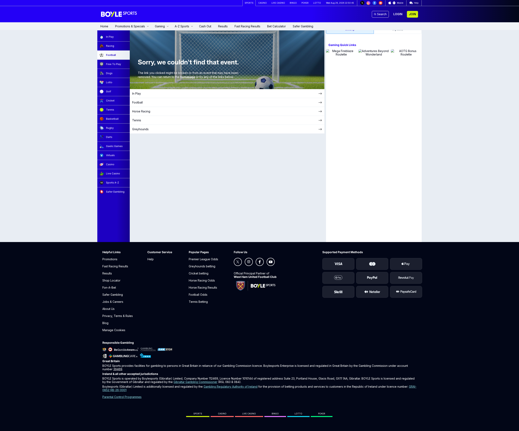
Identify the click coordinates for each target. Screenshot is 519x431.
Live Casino (249, 413)
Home (104, 26)
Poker (321, 413)
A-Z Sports (182, 26)
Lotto (298, 413)
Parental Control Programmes (122, 397)
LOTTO (317, 3)
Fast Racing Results (247, 26)
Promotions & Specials (130, 26)
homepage (187, 77)
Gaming (160, 26)
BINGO (293, 3)
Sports (197, 413)
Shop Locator (111, 280)
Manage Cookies (113, 330)
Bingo (275, 413)
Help (150, 259)
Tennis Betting (198, 301)
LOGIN (397, 14)
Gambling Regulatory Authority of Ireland (230, 386)
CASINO (262, 3)
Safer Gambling (303, 26)
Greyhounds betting (202, 266)
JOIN (412, 14)
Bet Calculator (276, 26)
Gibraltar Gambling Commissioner (195, 382)
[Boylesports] (119, 14)
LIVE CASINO (278, 3)
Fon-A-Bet (109, 287)
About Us (108, 308)
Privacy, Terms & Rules (117, 316)
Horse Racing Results (203, 287)
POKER (305, 3)
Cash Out (205, 26)
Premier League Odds (203, 259)
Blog (105, 323)
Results (223, 26)
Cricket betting (198, 273)
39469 (117, 369)
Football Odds (198, 294)
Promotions (109, 259)
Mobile (400, 3)
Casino (222, 413)
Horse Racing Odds (202, 280)
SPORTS (249, 3)
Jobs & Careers (112, 301)
